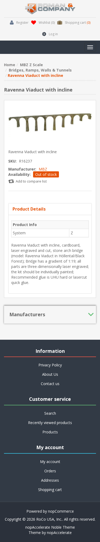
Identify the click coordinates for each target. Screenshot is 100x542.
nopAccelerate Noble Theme (50, 527)
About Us (50, 374)
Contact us (50, 383)
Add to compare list (31, 181)
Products (50, 431)
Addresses (50, 480)
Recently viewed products (50, 422)
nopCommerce (61, 511)
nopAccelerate (59, 532)
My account (50, 461)
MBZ (43, 169)
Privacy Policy (50, 364)
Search (50, 413)
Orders (50, 470)
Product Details (29, 209)
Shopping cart (50, 489)
